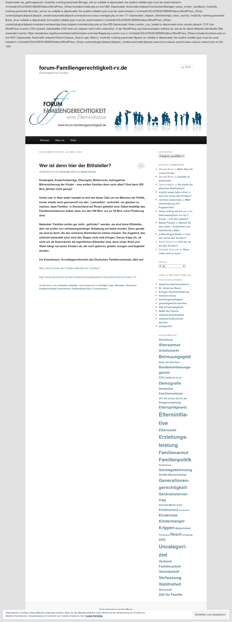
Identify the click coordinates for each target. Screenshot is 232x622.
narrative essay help (170, 199)
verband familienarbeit (171, 314)
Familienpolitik (175, 459)
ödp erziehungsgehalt (171, 307)
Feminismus (165, 465)
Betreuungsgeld (175, 356)
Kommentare (99, 288)
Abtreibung (166, 339)
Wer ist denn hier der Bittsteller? (75, 165)
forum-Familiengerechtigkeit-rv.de (83, 67)
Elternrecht (167, 430)
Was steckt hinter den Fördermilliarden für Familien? (69, 268)
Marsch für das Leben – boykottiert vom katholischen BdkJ (175, 226)
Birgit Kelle (164, 362)
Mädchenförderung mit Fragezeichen (175, 203)
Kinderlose (168, 515)
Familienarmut (173, 452)
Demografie (170, 383)
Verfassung (170, 577)
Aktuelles (63, 285)
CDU (162, 377)
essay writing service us (172, 211)
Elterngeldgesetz (173, 407)
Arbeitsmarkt (169, 350)
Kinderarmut (168, 509)
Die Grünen (169, 398)
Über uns (60, 140)
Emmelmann (64, 288)
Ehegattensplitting (170, 402)
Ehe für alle (181, 398)
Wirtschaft (165, 590)
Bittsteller (120, 285)
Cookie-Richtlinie (94, 615)
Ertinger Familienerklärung (174, 291)
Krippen (167, 527)
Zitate (73, 140)
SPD (162, 539)
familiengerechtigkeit (170, 299)
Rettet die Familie (168, 311)
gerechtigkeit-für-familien (173, 303)
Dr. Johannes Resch (170, 288)
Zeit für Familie (170, 594)
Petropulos (164, 534)
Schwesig (187, 534)
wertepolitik (165, 326)
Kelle (179, 505)
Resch (176, 534)
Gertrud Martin (167, 505)
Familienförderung (81, 288)
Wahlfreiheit (170, 584)
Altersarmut (169, 344)
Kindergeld (184, 510)
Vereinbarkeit (169, 571)
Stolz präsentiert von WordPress (116, 609)
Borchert (175, 362)
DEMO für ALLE (173, 377)
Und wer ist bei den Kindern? (175, 196)
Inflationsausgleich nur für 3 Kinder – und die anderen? (176, 214)
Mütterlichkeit (182, 528)
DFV (161, 398)
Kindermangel (172, 521)
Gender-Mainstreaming (172, 474)
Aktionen (44, 140)
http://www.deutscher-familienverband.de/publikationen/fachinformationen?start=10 (87, 277)
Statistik (73, 285)
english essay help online (173, 192)
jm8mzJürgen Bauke (170, 234)
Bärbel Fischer (88, 171)
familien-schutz (167, 295)
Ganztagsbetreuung (175, 469)
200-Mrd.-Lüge (106, 285)
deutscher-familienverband (174, 284)
